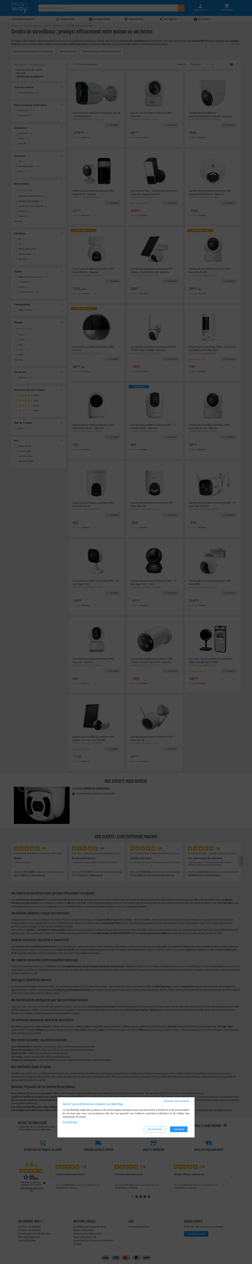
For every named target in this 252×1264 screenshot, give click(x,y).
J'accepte (178, 1129)
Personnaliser (154, 1129)
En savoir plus (70, 1122)
